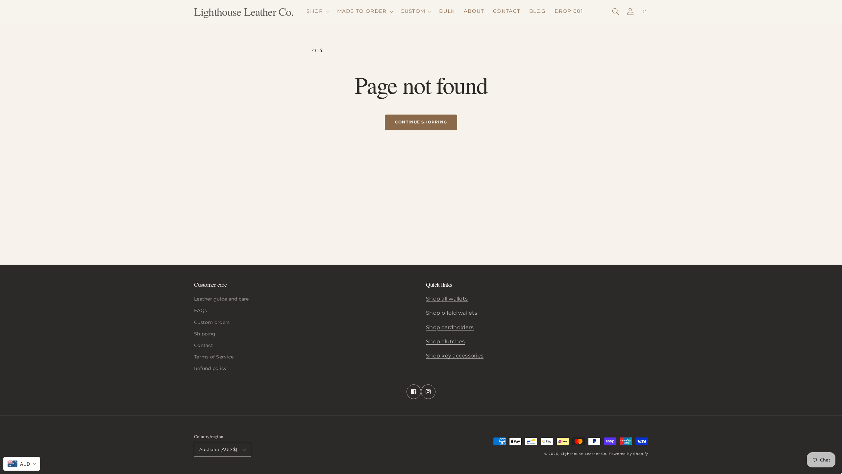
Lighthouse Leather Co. (584, 454)
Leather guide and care (221, 299)
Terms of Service (214, 357)
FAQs (200, 310)
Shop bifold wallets (451, 313)
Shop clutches (445, 341)
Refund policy (210, 368)
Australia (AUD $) (218, 449)
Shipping (204, 334)
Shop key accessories (454, 356)
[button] (615, 11)
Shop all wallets (447, 299)
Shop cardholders (450, 327)
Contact (203, 345)
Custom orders (212, 322)
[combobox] (21, 464)
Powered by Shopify (628, 454)
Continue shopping (421, 121)
